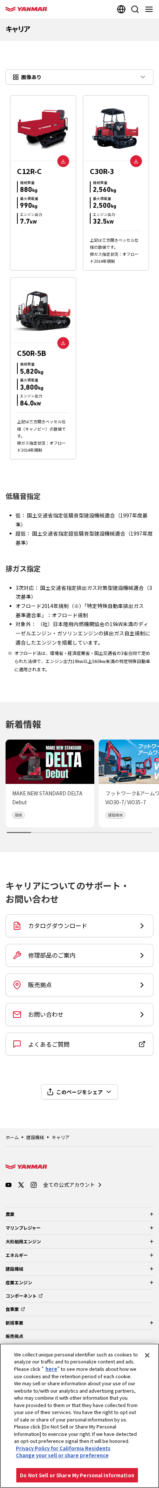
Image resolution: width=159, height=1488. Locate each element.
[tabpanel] (79, 277)
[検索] (135, 9)
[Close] (147, 1355)
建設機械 (35, 1137)
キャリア (61, 1137)
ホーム (12, 1137)
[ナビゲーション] (150, 9)
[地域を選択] (121, 9)
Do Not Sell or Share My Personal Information (77, 1475)
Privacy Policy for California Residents (63, 1448)
